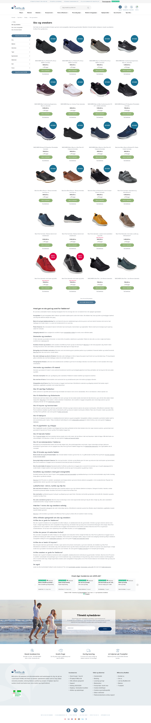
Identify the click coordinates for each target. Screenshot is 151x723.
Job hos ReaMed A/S (124, 681)
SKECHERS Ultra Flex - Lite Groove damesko (100, 278)
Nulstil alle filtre (21, 35)
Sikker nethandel (99, 692)
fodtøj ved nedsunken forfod (81, 538)
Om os (120, 678)
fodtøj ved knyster (63, 412)
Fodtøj (25, 17)
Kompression (49, 13)
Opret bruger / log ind (76, 676)
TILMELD (105, 628)
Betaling (96, 678)
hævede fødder (41, 436)
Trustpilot (121, 685)
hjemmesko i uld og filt (87, 567)
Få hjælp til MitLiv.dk (76, 678)
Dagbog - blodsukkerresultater (79, 688)
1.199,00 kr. (100, 108)
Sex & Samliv (117, 13)
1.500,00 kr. (45, 239)
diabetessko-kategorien (91, 446)
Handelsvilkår (98, 676)
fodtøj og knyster (83, 548)
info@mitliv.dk (35, 658)
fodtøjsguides (82, 528)
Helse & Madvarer (62, 13)
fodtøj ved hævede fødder (72, 438)
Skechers (86, 345)
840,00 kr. (100, 239)
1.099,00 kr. (127, 65)
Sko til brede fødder (17, 30)
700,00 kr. (46, 282)
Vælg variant (45, 70)
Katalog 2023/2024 (75, 685)
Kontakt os (121, 676)
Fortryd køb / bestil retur (101, 685)
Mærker (29, 13)
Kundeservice (73, 673)
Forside (13, 17)
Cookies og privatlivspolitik (102, 690)
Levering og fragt (99, 681)
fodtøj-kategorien (106, 567)
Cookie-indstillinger (100, 688)
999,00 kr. (46, 65)
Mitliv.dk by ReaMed (123, 673)
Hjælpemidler (105, 13)
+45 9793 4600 (37, 656)
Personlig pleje (76, 13)
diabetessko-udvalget (54, 402)
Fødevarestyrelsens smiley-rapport (104, 695)
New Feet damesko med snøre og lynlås (46, 278)
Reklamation (97, 683)
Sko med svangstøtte (17, 27)
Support (72, 683)
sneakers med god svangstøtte (67, 474)
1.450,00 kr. (127, 239)
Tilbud (21, 13)
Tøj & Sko (128, 13)
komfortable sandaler (74, 567)
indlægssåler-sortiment (78, 420)
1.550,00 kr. (127, 194)
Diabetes (38, 13)
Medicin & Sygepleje (91, 13)
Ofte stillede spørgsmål (77, 681)
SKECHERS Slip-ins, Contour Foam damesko (73, 104)
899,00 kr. (73, 108)
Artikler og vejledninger (77, 690)
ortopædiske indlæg (69, 332)
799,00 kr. (127, 108)
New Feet (36, 352)
